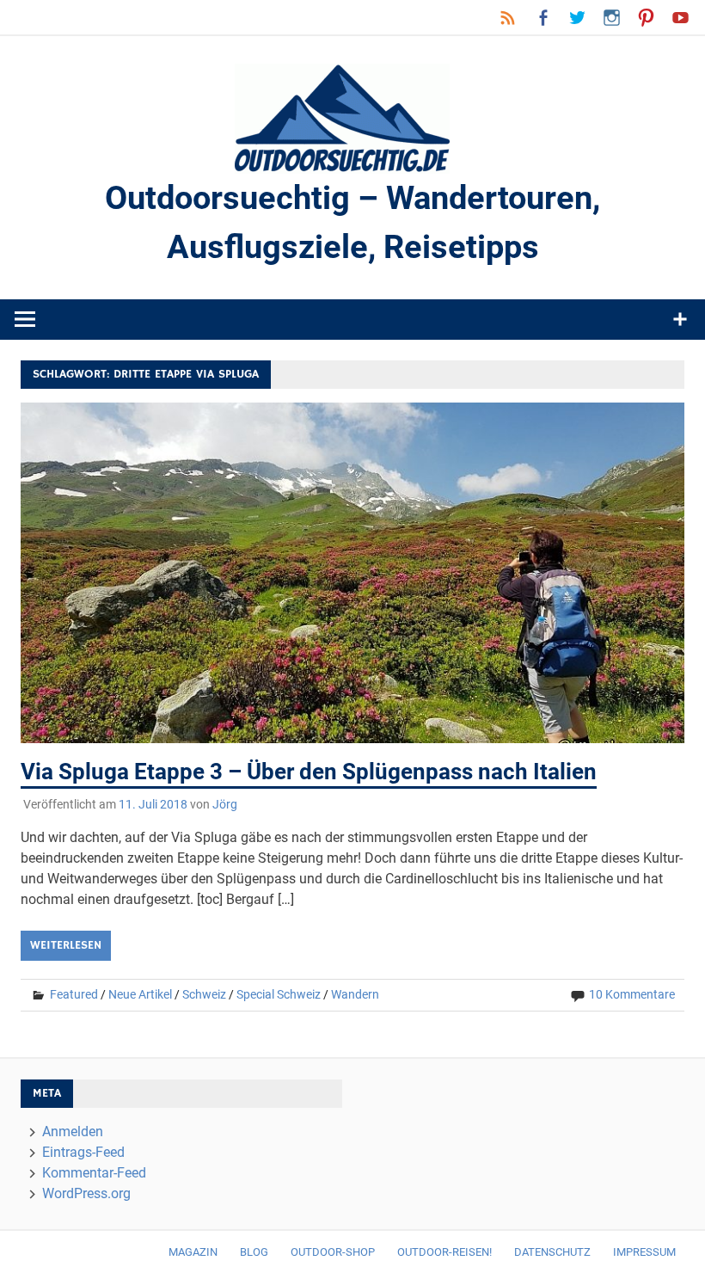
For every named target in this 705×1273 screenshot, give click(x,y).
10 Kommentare (632, 994)
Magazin (193, 1251)
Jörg (224, 804)
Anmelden (72, 1131)
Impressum (644, 1251)
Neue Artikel (140, 994)
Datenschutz (552, 1251)
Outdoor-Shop (333, 1251)
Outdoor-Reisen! (444, 1251)
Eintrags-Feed (83, 1152)
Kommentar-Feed (94, 1173)
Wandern (355, 994)
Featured (74, 994)
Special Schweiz (278, 994)
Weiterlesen (65, 945)
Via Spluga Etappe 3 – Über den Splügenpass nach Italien (309, 771)
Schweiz (204, 994)
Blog (254, 1251)
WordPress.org (86, 1193)
